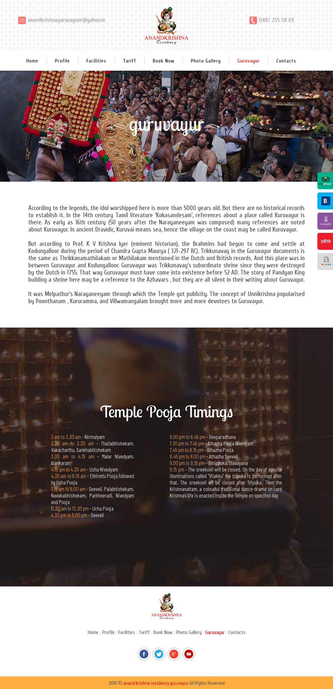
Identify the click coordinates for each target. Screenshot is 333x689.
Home (32, 61)
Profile (62, 61)
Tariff (129, 61)
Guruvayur (248, 61)
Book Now (163, 61)
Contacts (286, 61)
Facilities (96, 61)
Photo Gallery (206, 61)
